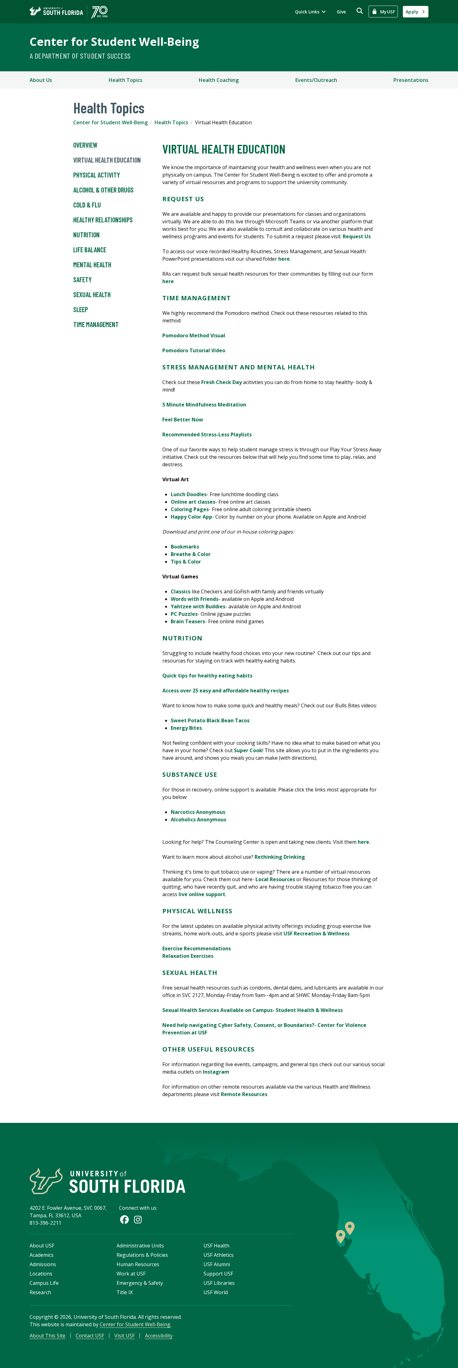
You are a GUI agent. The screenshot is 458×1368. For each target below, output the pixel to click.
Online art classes (193, 501)
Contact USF (90, 1335)
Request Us (357, 236)
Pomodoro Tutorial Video (193, 350)
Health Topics (125, 80)
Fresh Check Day (221, 382)
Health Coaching (219, 80)
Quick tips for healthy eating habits (207, 675)
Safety (82, 279)
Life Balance (89, 249)
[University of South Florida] (107, 1181)
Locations (41, 1273)
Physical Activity (97, 174)
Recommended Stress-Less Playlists (207, 434)
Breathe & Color (191, 554)
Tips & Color (186, 561)
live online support (202, 894)
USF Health (216, 1245)
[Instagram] (137, 1219)
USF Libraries (219, 1283)
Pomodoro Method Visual (193, 335)
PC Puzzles (184, 613)
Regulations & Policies (142, 1255)
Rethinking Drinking (280, 856)
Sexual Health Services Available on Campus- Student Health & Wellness (252, 1010)
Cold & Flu (87, 204)
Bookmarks (185, 546)
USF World (215, 1292)
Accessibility (159, 1335)
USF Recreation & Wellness (317, 933)
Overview (85, 145)
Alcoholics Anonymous (198, 819)
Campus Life (44, 1283)
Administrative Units (140, 1245)
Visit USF (124, 1335)
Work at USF (131, 1273)
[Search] (360, 11)
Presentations (411, 80)
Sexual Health (92, 294)
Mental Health (92, 264)
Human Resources (138, 1264)
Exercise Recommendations (196, 948)
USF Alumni (216, 1264)
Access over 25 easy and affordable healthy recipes (225, 690)
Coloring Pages (190, 509)
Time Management (96, 324)
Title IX (125, 1292)
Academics (42, 1255)
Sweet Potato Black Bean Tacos (210, 720)
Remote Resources (244, 1094)
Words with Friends (194, 599)
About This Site (47, 1335)
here (284, 258)
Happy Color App (191, 516)
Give (341, 12)
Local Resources (275, 879)
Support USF (218, 1273)
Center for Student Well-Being (114, 41)
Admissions (43, 1264)
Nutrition (86, 234)
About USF (42, 1245)
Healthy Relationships (103, 219)
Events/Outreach (316, 80)
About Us (41, 80)
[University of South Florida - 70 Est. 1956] (68, 11)
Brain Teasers (188, 621)
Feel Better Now (182, 419)
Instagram (216, 1071)
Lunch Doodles (189, 494)
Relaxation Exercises (187, 955)
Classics (180, 591)
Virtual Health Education (107, 160)
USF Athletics (218, 1255)
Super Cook (248, 750)
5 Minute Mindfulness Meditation (204, 404)
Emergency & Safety (140, 1283)
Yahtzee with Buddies (198, 606)
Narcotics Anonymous (198, 812)
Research (40, 1292)
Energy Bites (186, 727)
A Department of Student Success (80, 55)
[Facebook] (124, 1219)
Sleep (80, 309)
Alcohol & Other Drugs (103, 189)
